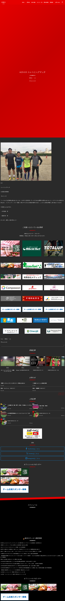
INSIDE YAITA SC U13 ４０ (44, 413)
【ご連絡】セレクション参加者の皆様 (39, 383)
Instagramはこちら (34, 458)
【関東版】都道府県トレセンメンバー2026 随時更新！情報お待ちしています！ (15, 569)
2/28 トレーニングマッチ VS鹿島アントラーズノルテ (7, 371)
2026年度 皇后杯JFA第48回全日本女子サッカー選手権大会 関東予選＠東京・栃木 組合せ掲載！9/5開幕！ (20, 565)
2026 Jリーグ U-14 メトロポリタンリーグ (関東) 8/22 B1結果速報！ (13, 547)
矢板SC (3, 2)
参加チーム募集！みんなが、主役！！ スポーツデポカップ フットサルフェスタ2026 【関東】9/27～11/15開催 (21, 551)
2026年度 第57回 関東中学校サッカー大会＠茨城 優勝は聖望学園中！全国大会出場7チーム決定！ (18, 561)
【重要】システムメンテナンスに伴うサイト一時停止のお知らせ (13, 383)
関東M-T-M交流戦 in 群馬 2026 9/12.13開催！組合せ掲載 (11, 559)
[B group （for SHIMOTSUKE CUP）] (23, 361)
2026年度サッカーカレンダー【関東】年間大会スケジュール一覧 (13, 572)
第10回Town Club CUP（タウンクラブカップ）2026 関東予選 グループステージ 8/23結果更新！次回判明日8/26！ (21, 542)
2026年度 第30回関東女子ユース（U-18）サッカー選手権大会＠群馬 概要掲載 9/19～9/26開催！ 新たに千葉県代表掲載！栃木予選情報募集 (26, 567)
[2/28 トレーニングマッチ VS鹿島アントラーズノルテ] (8, 361)
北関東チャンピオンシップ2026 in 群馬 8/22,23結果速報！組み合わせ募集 (14, 545)
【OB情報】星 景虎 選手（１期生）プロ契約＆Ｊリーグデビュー (19, 406)
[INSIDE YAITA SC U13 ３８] (53, 361)
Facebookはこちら (34, 449)
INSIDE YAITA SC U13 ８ (38, 370)
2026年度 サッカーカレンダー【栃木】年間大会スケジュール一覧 (13, 574)
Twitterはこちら (33, 453)
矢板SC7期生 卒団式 (43, 405)
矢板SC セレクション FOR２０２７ (8, 388)
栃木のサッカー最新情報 (33, 538)
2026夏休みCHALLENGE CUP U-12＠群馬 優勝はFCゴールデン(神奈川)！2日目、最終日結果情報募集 (19, 553)
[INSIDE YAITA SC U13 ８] (38, 361)
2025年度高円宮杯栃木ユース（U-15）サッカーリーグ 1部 (18, 413)
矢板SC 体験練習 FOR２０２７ (38, 388)
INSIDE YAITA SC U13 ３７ (12, 420)
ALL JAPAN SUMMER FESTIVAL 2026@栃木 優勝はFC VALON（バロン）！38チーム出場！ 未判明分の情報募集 (22, 563)
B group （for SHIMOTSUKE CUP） (23, 370)
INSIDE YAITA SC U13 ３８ (53, 370)
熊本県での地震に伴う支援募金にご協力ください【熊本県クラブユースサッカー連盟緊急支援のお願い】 (20, 549)
